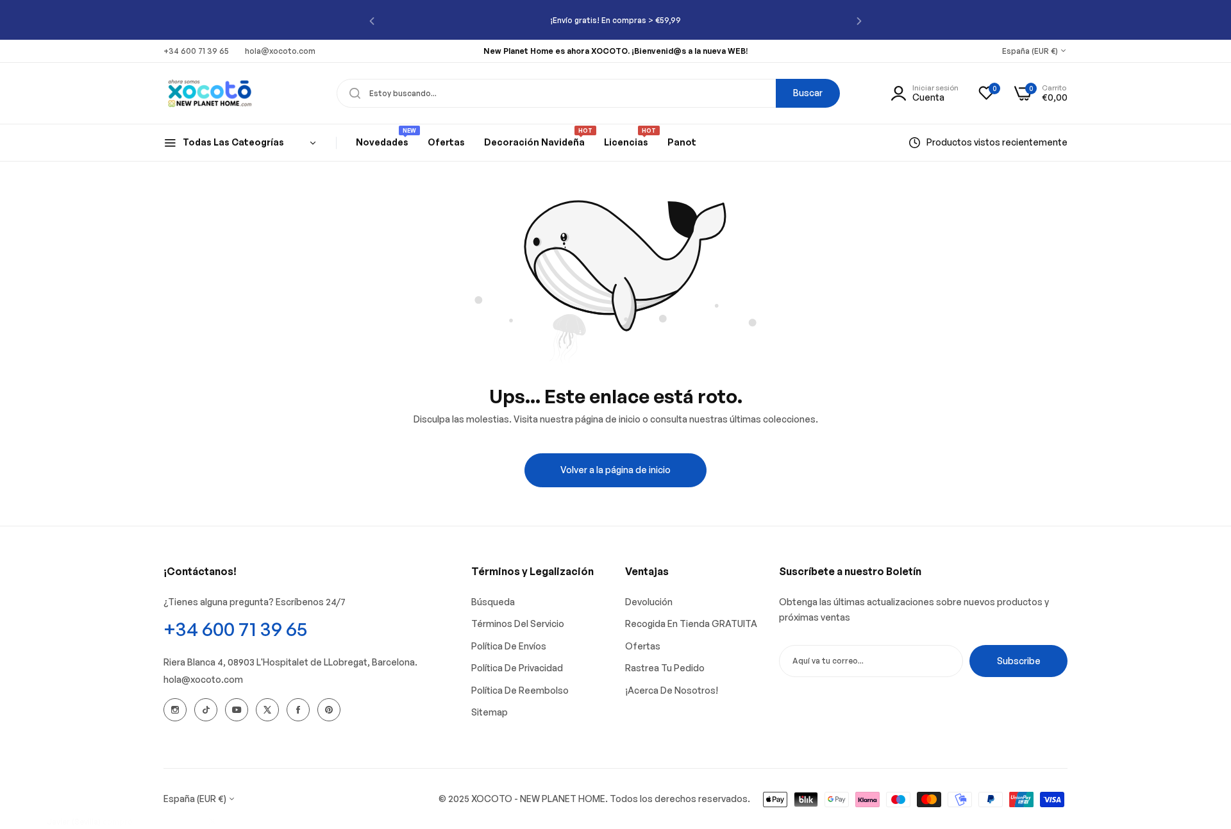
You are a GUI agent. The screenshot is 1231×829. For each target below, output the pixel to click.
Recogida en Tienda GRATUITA (691, 623)
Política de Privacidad (517, 667)
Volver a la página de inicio (615, 469)
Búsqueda (493, 601)
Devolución (649, 601)
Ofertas (642, 646)
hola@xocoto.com (203, 679)
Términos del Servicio (517, 623)
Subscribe (1019, 660)
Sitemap (489, 712)
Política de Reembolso (520, 690)
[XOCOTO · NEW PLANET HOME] (209, 93)
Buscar (808, 92)
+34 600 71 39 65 (235, 629)
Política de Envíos (508, 646)
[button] (371, 20)
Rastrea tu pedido (665, 667)
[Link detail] (175, 709)
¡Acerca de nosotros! (671, 690)
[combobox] (588, 93)
